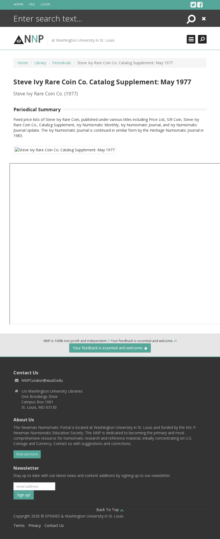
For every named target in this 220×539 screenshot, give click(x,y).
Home (22, 62)
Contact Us (54, 525)
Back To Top (108, 509)
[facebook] (200, 4)
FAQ (32, 4)
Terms (19, 525)
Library (40, 62)
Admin (18, 4)
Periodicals (61, 62)
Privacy (34, 525)
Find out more (27, 454)
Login (45, 4)
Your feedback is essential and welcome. (108, 347)
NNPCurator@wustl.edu (42, 380)
